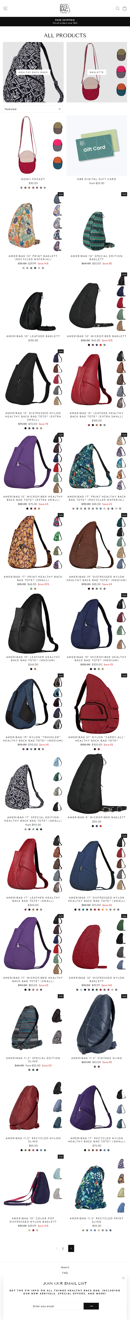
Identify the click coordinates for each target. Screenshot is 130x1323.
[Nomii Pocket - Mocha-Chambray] (37, 187)
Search (65, 1267)
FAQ (65, 1272)
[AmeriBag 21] (95, 749)
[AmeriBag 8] (93, 826)
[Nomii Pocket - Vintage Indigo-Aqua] (45, 187)
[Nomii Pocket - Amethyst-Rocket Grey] (21, 187)
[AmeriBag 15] (25, 428)
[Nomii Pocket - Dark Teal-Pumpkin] (25, 187)
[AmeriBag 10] (23, 268)
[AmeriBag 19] (89, 588)
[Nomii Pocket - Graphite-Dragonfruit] (33, 187)
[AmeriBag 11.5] (29, 1070)
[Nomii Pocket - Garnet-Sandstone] (29, 187)
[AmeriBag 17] (73, 508)
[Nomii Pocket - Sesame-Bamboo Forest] (41, 187)
